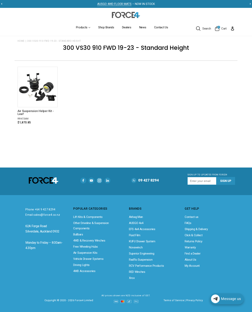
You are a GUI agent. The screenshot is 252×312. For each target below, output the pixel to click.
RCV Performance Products (146, 266)
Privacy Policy (194, 300)
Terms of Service (174, 300)
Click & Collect (194, 235)
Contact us (191, 217)
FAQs (188, 223)
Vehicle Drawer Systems (88, 259)
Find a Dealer (192, 253)
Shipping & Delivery (196, 229)
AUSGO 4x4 (136, 223)
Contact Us (161, 27)
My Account (192, 266)
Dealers (126, 27)
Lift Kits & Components (88, 217)
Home (21, 41)
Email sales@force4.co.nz (42, 214)
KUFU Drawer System (142, 241)
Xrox (132, 278)
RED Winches (137, 272)
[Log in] (232, 28)
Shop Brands (106, 27)
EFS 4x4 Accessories (142, 229)
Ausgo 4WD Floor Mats (114, 4)
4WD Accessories (84, 271)
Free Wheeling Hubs (85, 246)
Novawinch (136, 247)
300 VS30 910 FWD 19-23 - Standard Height (54, 41)
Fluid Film (134, 235)
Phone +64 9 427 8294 (40, 209)
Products (81, 27)
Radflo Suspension (140, 259)
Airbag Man (136, 217)
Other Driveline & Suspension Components (91, 225)
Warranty (190, 247)
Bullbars (78, 234)
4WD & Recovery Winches (89, 240)
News (142, 27)
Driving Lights (81, 265)
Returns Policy (193, 241)
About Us (190, 259)
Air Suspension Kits (85, 253)
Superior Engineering (141, 253)
